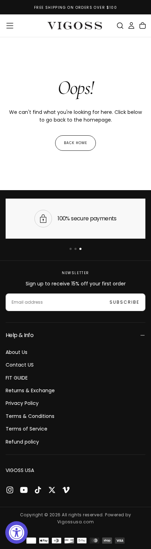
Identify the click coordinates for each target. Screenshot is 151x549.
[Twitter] (52, 490)
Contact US (20, 364)
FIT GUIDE (17, 377)
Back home (75, 143)
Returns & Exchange (30, 390)
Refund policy (22, 441)
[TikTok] (38, 490)
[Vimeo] (66, 490)
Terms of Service (26, 428)
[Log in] (131, 25)
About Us (16, 352)
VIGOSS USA (20, 470)
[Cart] (142, 25)
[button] (10, 25)
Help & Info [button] (19, 335)
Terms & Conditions (30, 416)
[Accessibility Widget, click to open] (16, 532)
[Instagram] (10, 490)
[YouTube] (24, 490)
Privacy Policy (22, 403)
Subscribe (124, 302)
